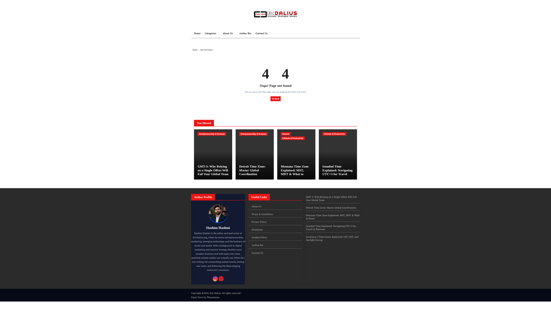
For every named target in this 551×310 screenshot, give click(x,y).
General (285, 133)
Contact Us (261, 33)
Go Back (275, 98)
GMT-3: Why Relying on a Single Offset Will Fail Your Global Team (213, 170)
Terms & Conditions (262, 214)
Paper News (197, 297)
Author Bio (245, 33)
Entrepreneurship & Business (212, 133)
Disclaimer (257, 229)
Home (197, 33)
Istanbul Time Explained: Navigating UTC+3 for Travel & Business (337, 172)
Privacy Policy (259, 221)
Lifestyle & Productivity (292, 138)
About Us (228, 33)
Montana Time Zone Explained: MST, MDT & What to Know (295, 172)
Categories (211, 33)
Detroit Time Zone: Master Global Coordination (252, 170)
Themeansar (213, 297)
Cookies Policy (259, 237)
